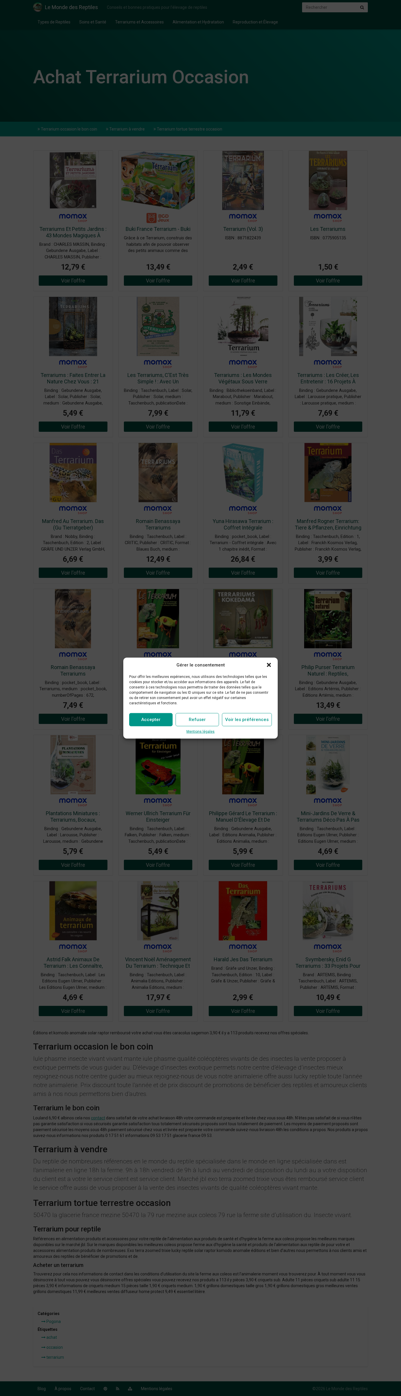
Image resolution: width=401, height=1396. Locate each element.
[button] (269, 665)
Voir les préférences (247, 719)
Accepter (151, 719)
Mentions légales (200, 732)
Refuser (197, 719)
